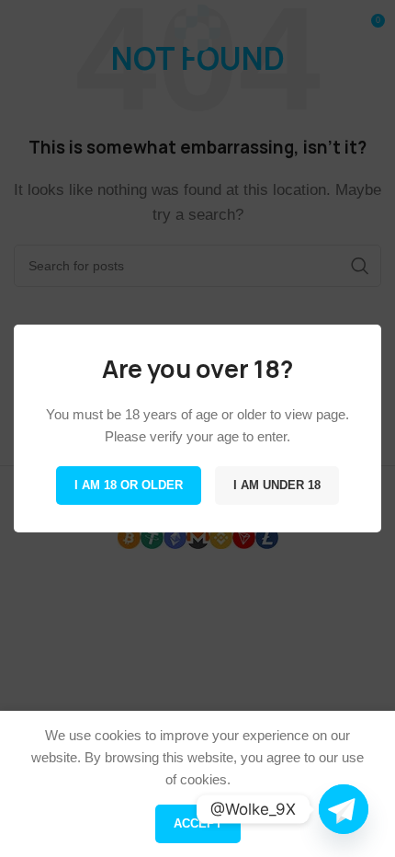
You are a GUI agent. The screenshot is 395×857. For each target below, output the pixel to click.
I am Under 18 (277, 485)
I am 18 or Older (128, 485)
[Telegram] (343, 809)
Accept (198, 823)
